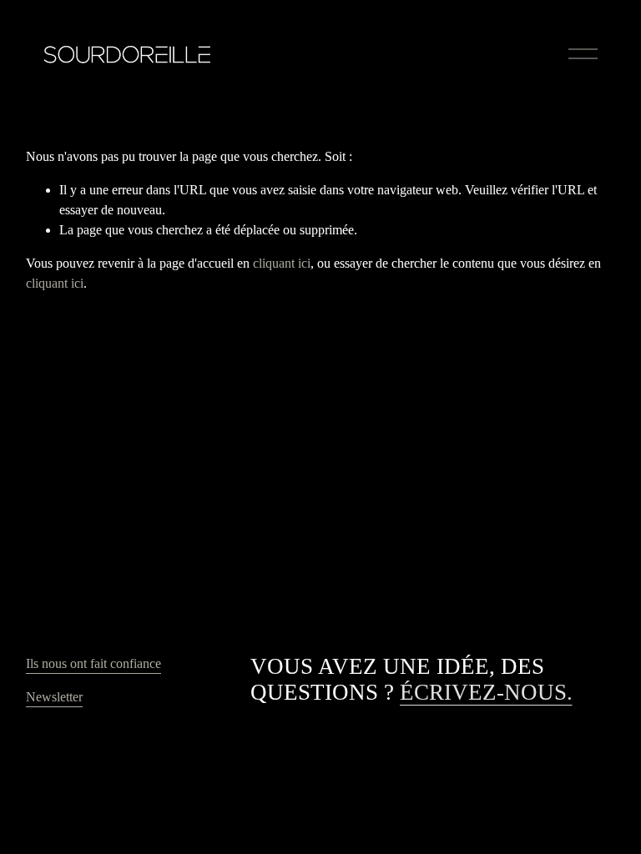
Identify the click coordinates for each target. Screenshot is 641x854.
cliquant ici (281, 263)
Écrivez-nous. (486, 692)
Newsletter (54, 697)
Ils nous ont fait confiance (93, 663)
